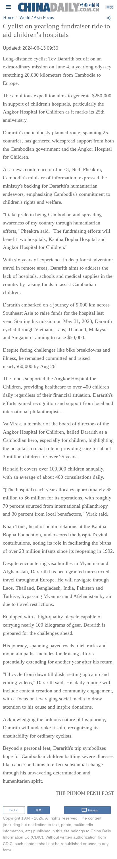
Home (8, 17)
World (24, 17)
